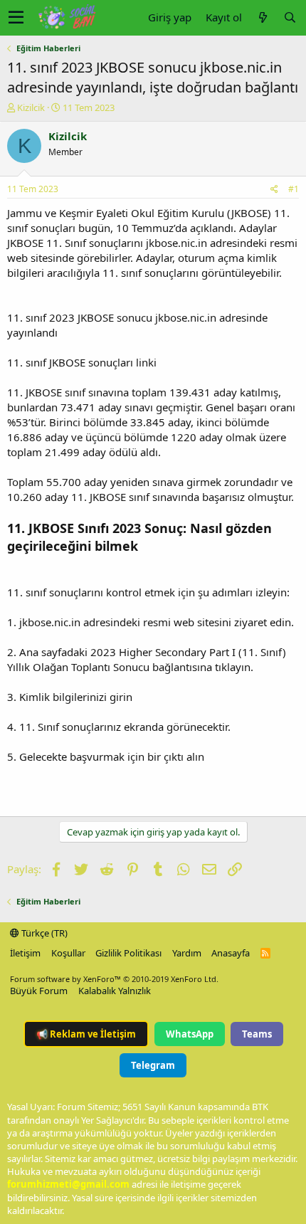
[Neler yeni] (262, 17)
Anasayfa (230, 952)
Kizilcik (31, 107)
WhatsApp (189, 1034)
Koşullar (68, 952)
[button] (16, 18)
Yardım (186, 952)
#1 (293, 189)
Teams (257, 1034)
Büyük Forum (39, 990)
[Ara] (289, 17)
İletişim (25, 952)
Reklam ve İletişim (86, 1034)
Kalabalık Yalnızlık (114, 990)
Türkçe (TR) (43, 933)
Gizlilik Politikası (128, 952)
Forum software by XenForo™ (114, 979)
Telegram (153, 1065)
